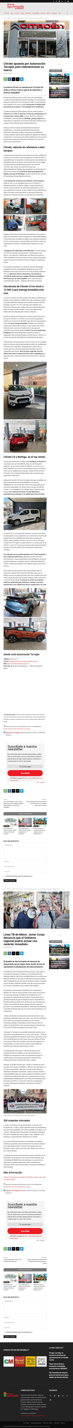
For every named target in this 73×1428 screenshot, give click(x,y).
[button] (67, 13)
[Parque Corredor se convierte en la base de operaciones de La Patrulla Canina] (40, 822)
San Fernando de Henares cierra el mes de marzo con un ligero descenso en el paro (37, 803)
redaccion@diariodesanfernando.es (33, 1416)
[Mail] (56, 1)
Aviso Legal (28, 778)
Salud (22, 13)
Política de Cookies (47, 1423)
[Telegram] (59, 1)
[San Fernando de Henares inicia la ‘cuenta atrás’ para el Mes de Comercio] (10, 822)
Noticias (6, 13)
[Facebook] (53, 1)
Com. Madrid (35, 13)
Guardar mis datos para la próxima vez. (19, 876)
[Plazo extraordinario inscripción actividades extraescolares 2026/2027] (25, 822)
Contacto (63, 1423)
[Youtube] (68, 1)
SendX (42, 782)
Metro (48, 13)
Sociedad (54, 13)
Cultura (17, 13)
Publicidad (56, 1423)
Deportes (28, 13)
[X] (62, 1)
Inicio (5, 18)
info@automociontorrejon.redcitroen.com (23, 661)
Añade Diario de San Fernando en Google (17, 729)
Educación (21, 826)
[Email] (17, 79)
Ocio (12, 13)
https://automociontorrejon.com (18, 664)
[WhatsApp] (65, 1)
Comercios (6, 826)
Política (43, 13)
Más (59, 13)
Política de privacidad (36, 1423)
